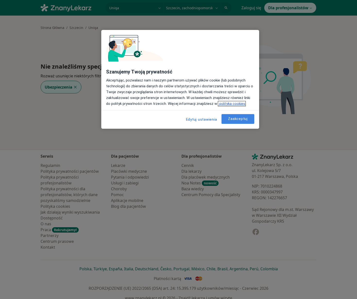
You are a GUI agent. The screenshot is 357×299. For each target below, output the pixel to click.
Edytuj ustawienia (201, 119)
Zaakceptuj (238, 119)
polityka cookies (231, 103)
